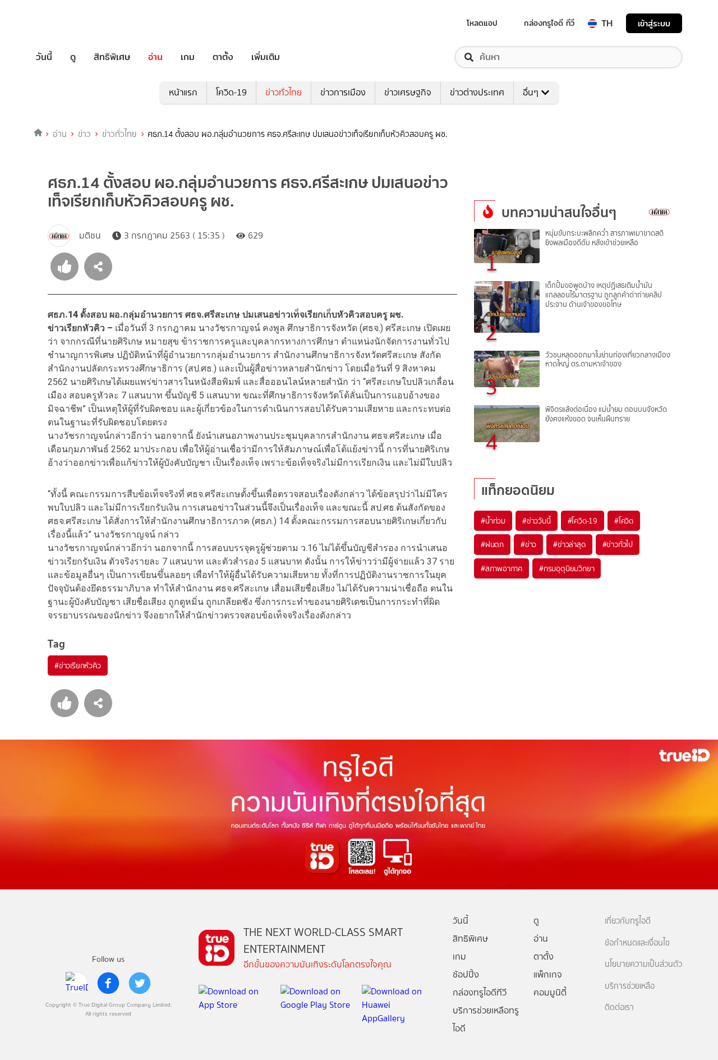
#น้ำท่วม (493, 520)
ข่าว (84, 134)
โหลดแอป (482, 23)
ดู (73, 57)
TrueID (69, 23)
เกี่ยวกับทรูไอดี (628, 921)
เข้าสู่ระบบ (654, 23)
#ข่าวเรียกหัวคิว (77, 665)
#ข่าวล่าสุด (569, 544)
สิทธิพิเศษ (112, 57)
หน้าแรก (183, 92)
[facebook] (108, 983)
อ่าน (155, 57)
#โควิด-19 (582, 520)
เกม (188, 57)
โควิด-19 (231, 92)
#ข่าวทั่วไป (617, 544)
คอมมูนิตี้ (550, 992)
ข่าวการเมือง (343, 92)
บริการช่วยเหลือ (630, 986)
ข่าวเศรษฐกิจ (407, 92)
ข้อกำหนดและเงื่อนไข (637, 943)
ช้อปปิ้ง (466, 974)
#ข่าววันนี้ (536, 520)
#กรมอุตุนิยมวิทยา (566, 568)
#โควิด (623, 520)
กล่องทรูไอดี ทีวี (549, 23)
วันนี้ (44, 57)
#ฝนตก (492, 544)
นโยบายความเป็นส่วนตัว (643, 964)
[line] (77, 983)
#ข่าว (528, 544)
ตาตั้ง (223, 57)
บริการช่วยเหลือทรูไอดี (486, 1019)
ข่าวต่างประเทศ (477, 92)
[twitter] (139, 983)
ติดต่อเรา (619, 1007)
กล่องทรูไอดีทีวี (480, 992)
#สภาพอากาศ (501, 568)
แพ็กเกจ (547, 974)
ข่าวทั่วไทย (283, 92)
